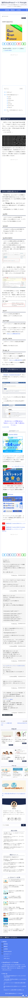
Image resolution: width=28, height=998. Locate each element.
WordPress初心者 (7, 951)
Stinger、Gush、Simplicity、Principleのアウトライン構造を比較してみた (16, 909)
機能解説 (13, 10)
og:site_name (11, 105)
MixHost (10, 494)
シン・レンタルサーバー (15, 466)
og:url (9, 102)
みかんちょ (15, 575)
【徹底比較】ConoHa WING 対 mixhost (15, 527)
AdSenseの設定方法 (22, 723)
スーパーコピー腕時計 (8, 699)
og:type (9, 98)
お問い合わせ (7, 958)
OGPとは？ (9, 92)
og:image (10, 103)
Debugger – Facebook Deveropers (11, 374)
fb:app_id (10, 107)
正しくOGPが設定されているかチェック (15, 111)
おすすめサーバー (8, 954)
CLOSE (21, 88)
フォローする (5, 427)
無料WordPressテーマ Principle (14, 3)
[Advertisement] (14, 70)
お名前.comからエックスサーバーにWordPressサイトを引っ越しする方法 (16, 914)
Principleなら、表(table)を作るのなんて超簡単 (13, 859)
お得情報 (18, 10)
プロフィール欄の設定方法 (13, 333)
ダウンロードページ (7, 969)
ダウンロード (7, 956)
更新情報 (7, 10)
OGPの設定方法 (6, 857)
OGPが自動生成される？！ (13, 94)
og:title (9, 96)
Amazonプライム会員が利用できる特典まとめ (14, 989)
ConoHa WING (8, 50)
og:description (11, 100)
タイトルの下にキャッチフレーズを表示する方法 (14, 665)
